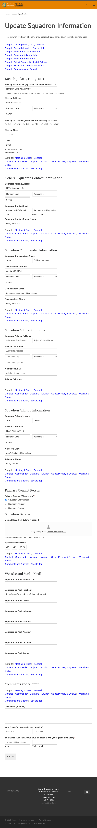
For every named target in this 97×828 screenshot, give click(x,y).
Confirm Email (37, 214)
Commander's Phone (15, 299)
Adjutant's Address (14, 347)
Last (46, 124)
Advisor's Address (14, 427)
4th (36, 124)
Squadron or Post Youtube (18, 621)
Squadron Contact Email (16, 206)
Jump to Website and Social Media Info (24, 65)
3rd (27, 124)
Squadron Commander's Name (20, 256)
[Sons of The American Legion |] (13, 4)
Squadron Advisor (16, 508)
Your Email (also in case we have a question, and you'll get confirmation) (40, 738)
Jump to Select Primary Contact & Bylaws (26, 62)
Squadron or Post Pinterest (18, 632)
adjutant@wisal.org (48, 803)
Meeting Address (13, 98)
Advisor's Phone (13, 459)
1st (9, 124)
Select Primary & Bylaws (63, 161)
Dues (7, 141)
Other (56, 124)
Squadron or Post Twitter (17, 600)
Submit (10, 756)
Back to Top (36, 168)
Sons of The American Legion (24, 820)
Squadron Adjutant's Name (18, 336)
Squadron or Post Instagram (18, 611)
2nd (18, 124)
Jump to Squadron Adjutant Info (21, 55)
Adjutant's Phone (13, 379)
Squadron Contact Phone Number (21, 219)
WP (15, 824)
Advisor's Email (12, 449)
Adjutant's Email (13, 369)
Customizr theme (38, 824)
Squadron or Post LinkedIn (18, 642)
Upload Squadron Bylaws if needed (22, 520)
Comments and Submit (16, 168)
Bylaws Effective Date (15, 543)
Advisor (45, 161)
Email (7, 214)
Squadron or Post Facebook (18, 590)
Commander (21, 161)
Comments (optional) (15, 706)
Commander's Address (16, 266)
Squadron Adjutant (16, 504)
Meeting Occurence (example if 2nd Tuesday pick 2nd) (31, 120)
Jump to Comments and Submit (21, 69)
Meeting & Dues (23, 158)
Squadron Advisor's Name (17, 416)
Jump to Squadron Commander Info (23, 51)
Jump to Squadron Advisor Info (20, 58)
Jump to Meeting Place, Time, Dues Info (25, 44)
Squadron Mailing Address (17, 184)
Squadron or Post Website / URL (20, 579)
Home (7, 14)
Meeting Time (11, 130)
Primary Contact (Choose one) (20, 496)
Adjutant (34, 161)
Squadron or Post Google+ (18, 653)
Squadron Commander (18, 500)
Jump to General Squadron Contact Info (25, 48)
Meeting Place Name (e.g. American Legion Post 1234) (30, 84)
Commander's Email (14, 289)
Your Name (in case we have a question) (24, 727)
